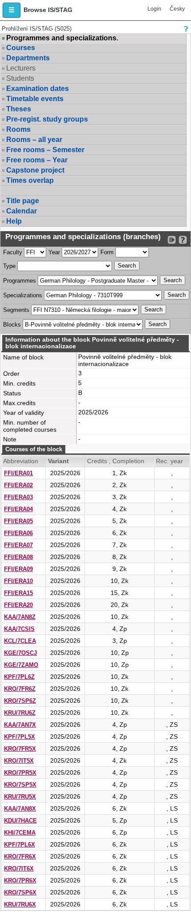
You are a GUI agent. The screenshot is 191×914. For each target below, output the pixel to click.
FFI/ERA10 (18, 581)
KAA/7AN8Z (20, 617)
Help (14, 221)
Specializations (22, 295)
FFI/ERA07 (18, 545)
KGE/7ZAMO (21, 665)
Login (154, 9)
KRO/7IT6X (19, 868)
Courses (20, 47)
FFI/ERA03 (18, 497)
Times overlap (30, 180)
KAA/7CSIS (19, 629)
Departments (28, 58)
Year (54, 252)
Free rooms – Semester (45, 150)
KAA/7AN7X (20, 724)
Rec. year (169, 461)
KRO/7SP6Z (20, 700)
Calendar (21, 211)
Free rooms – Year (37, 160)
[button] (11, 10)
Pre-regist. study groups (47, 119)
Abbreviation (20, 461)
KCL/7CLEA (20, 641)
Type (9, 266)
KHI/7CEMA (20, 832)
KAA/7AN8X (20, 808)
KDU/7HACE (20, 820)
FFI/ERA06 (18, 533)
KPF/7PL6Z (19, 677)
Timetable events (35, 98)
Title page (22, 201)
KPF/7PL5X (19, 736)
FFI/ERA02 (18, 485)
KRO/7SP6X (20, 892)
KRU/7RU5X (20, 796)
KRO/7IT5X (19, 760)
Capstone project (35, 170)
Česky (177, 9)
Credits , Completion (115, 461)
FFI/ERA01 (18, 473)
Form (107, 252)
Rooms (18, 129)
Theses (18, 109)
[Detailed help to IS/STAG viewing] (182, 239)
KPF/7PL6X (19, 844)
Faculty (12, 252)
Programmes (19, 280)
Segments (16, 310)
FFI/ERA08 (18, 557)
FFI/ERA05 (18, 521)
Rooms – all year (34, 139)
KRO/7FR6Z (20, 689)
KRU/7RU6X (20, 904)
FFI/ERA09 (18, 569)
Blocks (12, 324)
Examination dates (37, 88)
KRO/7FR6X (20, 856)
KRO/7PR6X (20, 880)
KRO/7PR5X (20, 772)
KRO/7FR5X (20, 748)
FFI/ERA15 (18, 593)
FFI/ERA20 (18, 605)
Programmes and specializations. (62, 38)
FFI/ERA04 (18, 509)
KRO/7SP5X (20, 784)
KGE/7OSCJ (20, 653)
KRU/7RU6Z (20, 712)
